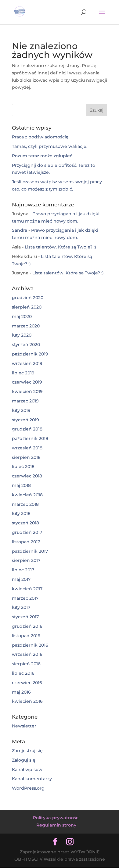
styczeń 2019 (25, 420)
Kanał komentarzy (32, 778)
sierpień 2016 (26, 663)
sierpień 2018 (26, 457)
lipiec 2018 (23, 466)
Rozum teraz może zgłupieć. (42, 156)
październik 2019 (30, 354)
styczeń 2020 (26, 344)
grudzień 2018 (27, 429)
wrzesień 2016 (27, 654)
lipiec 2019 (23, 373)
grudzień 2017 (27, 532)
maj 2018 (21, 485)
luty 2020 (21, 335)
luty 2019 (21, 410)
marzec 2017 (25, 598)
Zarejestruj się (27, 750)
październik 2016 (30, 645)
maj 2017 (21, 579)
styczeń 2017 (25, 617)
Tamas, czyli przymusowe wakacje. (49, 146)
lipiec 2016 (23, 673)
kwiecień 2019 (27, 391)
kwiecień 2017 (27, 588)
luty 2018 (21, 513)
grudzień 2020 (27, 297)
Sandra (19, 230)
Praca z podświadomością (40, 137)
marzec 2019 (25, 401)
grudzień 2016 (27, 626)
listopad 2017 (26, 542)
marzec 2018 (25, 504)
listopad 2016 (26, 635)
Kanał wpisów (27, 769)
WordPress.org (28, 788)
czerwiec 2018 (27, 476)
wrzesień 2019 (27, 363)
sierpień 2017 (26, 560)
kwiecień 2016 (27, 701)
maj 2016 (21, 692)
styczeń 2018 (25, 523)
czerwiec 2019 (27, 382)
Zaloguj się (23, 760)
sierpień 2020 (26, 307)
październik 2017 (30, 551)
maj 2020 (22, 316)
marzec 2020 (26, 326)
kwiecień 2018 (27, 495)
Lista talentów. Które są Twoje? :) (60, 247)
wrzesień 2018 (27, 448)
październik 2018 (30, 438)
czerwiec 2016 (27, 682)
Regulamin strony (56, 825)
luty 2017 (21, 607)
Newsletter (24, 726)
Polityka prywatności (56, 817)
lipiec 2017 (23, 570)
